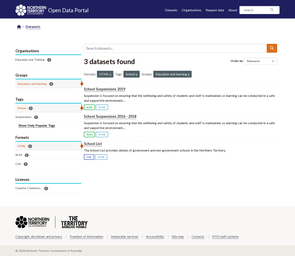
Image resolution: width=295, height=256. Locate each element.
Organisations (191, 10)
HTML (102, 107)
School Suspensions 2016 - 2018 (110, 116)
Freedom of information (86, 236)
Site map (178, 236)
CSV (89, 157)
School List (93, 143)
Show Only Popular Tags (36, 125)
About (232, 10)
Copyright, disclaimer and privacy (38, 236)
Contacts (198, 236)
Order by (237, 60)
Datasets (171, 10)
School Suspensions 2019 (104, 89)
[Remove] (110, 74)
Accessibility (155, 236)
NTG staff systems (225, 236)
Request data (215, 10)
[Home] (19, 27)
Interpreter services (124, 236)
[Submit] (272, 48)
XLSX (89, 107)
